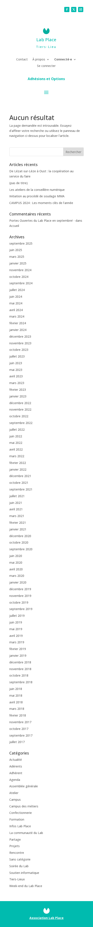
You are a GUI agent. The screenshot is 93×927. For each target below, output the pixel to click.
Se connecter (46, 66)
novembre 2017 (20, 722)
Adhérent (15, 773)
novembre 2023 (20, 343)
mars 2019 (16, 642)
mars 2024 (16, 316)
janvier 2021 (17, 529)
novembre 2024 (20, 270)
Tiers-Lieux (17, 879)
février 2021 (17, 522)
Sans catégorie (19, 859)
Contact (22, 59)
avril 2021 (16, 509)
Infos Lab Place (20, 826)
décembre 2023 (20, 336)
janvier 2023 (17, 396)
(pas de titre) (18, 183)
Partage (15, 839)
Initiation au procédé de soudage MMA (36, 196)
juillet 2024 (17, 290)
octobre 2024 (18, 277)
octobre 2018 (18, 675)
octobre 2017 (18, 729)
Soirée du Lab (19, 866)
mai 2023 (15, 370)
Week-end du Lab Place (25, 886)
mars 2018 (16, 709)
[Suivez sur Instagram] (80, 9)
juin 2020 (15, 556)
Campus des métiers (23, 806)
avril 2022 (16, 449)
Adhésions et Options (46, 79)
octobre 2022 (18, 416)
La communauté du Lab (26, 833)
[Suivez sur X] (73, 9)
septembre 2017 (20, 735)
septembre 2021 (20, 489)
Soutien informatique (24, 873)
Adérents (15, 766)
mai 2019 (15, 629)
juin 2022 (15, 436)
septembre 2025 (20, 243)
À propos (38, 59)
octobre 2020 (18, 542)
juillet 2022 (17, 429)
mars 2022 (16, 456)
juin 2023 (15, 363)
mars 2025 (16, 257)
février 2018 (17, 715)
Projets (14, 846)
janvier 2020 (17, 582)
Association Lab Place (46, 918)
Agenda (14, 780)
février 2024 (17, 323)
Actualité (15, 760)
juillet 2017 (17, 742)
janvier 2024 (17, 330)
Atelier (13, 793)
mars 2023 (16, 383)
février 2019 (17, 649)
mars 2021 (16, 516)
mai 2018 (15, 695)
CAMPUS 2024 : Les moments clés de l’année (41, 203)
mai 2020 (15, 562)
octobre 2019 (18, 602)
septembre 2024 (20, 283)
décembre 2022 (20, 403)
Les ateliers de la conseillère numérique (37, 190)
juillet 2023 (17, 356)
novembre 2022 (20, 409)
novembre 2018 (20, 669)
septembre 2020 (20, 549)
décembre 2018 (20, 662)
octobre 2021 (18, 483)
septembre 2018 (20, 682)
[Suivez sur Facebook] (66, 9)
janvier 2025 (17, 263)
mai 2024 (15, 303)
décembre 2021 (20, 476)
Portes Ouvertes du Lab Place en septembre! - (42, 220)
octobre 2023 (18, 350)
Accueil (14, 226)
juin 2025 (15, 250)
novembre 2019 (20, 596)
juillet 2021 (17, 496)
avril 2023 (16, 376)
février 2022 (17, 463)
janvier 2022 (17, 469)
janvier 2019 (17, 655)
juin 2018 (15, 689)
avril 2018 (16, 702)
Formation (16, 819)
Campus (15, 799)
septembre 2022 (20, 423)
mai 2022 (15, 443)
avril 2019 (16, 636)
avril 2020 (16, 569)
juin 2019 (15, 622)
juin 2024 (15, 296)
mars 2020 (16, 576)
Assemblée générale (23, 786)
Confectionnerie (20, 813)
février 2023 (17, 390)
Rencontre (16, 853)
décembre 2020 (20, 536)
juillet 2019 (17, 616)
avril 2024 (16, 310)
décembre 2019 (20, 589)
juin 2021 (15, 503)
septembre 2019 (20, 609)
